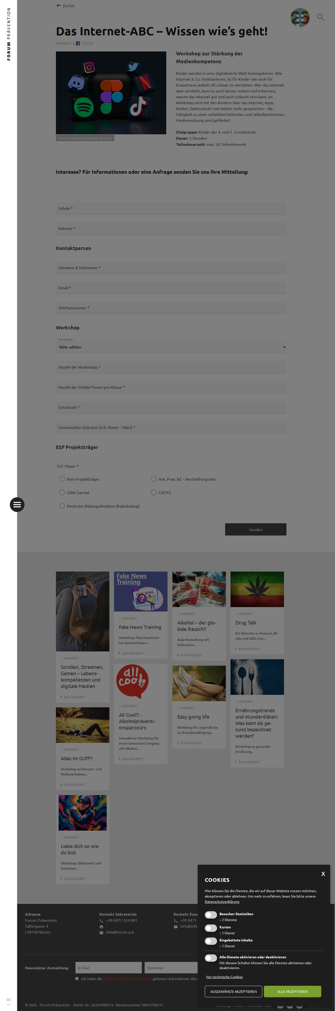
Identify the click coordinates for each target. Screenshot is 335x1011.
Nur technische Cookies (224, 976)
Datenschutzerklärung (222, 901)
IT (8, 1004)
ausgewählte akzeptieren (233, 991)
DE (8, 999)
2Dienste (228, 919)
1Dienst (227, 933)
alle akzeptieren (292, 991)
